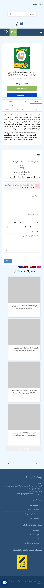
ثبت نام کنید (10, 185)
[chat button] (4, 582)
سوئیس (20, 267)
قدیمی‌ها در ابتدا (33, 161)
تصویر (15, 222)
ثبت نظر (8, 261)
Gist (27, 231)
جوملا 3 (25, 267)
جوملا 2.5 (32, 267)
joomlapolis (15, 79)
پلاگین (39, 267)
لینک (20, 222)
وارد (32, 187)
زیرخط (27, 222)
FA (17, 23)
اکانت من (36, 530)
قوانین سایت (34, 534)
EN (17, 25)
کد (32, 231)
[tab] (36, 102)
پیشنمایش (21, 95)
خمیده (32, 222)
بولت (20, 227)
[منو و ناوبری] (41, 32)
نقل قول (37, 231)
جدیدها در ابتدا (18, 161)
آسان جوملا (38, 4)
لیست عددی (25, 227)
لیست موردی (30, 227)
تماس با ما (35, 539)
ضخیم (37, 222)
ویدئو (37, 227)
